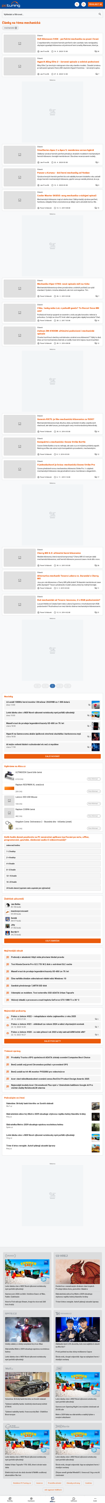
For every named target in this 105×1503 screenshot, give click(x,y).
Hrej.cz (9, 1117)
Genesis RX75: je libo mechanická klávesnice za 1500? (65, 419)
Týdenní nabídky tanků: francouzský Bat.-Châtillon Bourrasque (26, 1413)
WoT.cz (9, 1106)
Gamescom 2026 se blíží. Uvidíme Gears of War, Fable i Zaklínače (25, 1295)
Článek (40, 36)
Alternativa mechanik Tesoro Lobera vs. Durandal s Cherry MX (68, 577)
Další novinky (52, 756)
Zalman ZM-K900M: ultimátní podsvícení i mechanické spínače (65, 332)
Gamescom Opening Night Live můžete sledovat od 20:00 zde (77, 1408)
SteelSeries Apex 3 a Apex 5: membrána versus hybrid (65, 150)
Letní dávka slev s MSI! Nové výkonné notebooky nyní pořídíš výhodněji (40, 1135)
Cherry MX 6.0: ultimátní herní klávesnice (59, 553)
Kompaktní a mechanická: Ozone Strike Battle (61, 442)
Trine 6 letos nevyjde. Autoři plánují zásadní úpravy (30, 1146)
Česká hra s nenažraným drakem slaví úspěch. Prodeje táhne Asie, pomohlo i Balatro (75, 1287)
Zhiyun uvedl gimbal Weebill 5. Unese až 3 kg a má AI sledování (78, 1473)
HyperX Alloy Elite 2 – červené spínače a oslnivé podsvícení (68, 61)
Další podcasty (52, 1041)
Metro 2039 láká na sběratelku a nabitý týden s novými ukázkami (75, 1416)
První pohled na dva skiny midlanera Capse (74, 1352)
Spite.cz (9, 1127)
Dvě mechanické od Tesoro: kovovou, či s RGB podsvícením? (68, 600)
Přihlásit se (95, 4)
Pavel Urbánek (46, 208)
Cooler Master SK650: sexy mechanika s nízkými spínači (66, 195)
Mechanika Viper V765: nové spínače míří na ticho (63, 284)
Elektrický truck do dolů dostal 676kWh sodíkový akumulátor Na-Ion (25, 1473)
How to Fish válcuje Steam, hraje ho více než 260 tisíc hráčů (25, 1303)
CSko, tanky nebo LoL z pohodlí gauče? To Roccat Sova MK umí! (68, 309)
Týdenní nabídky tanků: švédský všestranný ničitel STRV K (26, 1405)
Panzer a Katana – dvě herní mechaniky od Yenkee (63, 172)
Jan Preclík (44, 51)
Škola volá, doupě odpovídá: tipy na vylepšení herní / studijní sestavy (77, 1358)
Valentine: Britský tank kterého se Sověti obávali (29, 1103)
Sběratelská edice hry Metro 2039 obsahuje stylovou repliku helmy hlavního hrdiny (46, 1114)
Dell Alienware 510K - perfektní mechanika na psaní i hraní (68, 39)
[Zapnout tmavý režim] (83, 4)
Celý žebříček (52, 941)
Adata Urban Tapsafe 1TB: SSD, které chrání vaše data (25, 1466)
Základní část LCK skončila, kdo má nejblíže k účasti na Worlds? (78, 1345)
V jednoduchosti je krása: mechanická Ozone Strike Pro (66, 464)
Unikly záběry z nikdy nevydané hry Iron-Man (24, 1344)
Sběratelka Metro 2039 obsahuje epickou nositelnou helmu (34, 1124)
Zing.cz (9, 1138)
